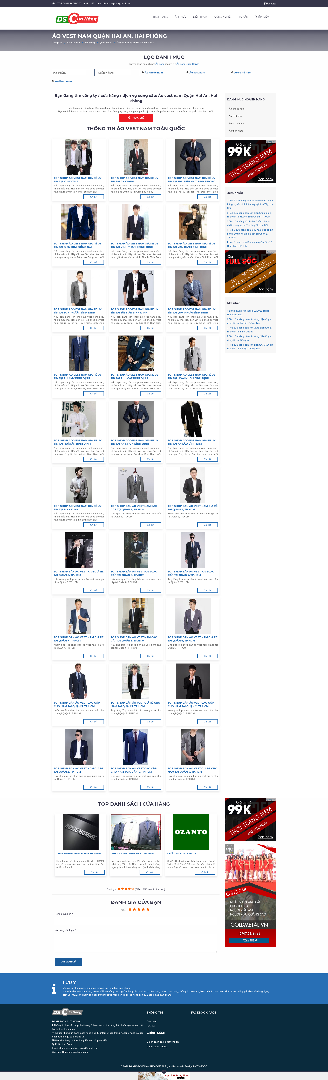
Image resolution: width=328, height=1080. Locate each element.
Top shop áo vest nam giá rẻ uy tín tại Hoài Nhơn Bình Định (191, 376)
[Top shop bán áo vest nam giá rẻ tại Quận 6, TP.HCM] (193, 616)
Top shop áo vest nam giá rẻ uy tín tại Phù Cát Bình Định (134, 376)
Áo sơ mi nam (242, 72)
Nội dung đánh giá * (65, 930)
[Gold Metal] (250, 946)
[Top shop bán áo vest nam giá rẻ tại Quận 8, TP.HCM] (79, 550)
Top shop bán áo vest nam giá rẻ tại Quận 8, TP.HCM (79, 573)
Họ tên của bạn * (64, 913)
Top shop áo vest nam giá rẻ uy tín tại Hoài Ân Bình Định (77, 442)
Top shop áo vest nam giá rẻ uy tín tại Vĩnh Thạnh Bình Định (134, 245)
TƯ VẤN (243, 16)
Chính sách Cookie (157, 1046)
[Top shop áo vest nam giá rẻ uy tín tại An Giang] (135, 157)
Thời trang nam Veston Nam (133, 853)
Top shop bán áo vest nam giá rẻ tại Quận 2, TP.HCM (79, 770)
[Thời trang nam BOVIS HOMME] (80, 832)
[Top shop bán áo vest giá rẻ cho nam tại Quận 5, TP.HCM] (135, 681)
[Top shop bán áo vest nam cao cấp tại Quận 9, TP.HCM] (135, 485)
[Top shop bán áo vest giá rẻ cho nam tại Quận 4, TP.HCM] (193, 747)
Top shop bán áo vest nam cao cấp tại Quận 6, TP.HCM (134, 638)
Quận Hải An (106, 42)
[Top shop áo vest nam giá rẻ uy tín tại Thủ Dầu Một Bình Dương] (193, 157)
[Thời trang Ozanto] (191, 832)
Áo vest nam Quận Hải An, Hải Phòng (135, 42)
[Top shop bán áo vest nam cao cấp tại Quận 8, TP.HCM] (135, 550)
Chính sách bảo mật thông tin (163, 1041)
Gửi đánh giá (68, 961)
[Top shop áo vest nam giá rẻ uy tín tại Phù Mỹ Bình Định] (79, 353)
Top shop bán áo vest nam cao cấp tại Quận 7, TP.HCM (191, 573)
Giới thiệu (152, 1021)
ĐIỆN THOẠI (200, 16)
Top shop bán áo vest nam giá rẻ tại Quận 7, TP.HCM (79, 638)
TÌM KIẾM (263, 16)
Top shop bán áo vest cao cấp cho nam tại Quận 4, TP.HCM (134, 770)
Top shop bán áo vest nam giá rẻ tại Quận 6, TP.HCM (192, 638)
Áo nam (159, 64)
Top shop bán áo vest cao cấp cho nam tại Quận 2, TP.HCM (191, 704)
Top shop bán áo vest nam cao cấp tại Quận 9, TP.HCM (134, 507)
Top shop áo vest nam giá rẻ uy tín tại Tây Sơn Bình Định (134, 310)
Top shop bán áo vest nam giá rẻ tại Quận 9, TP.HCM (192, 507)
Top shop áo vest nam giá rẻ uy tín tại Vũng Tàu (77, 179)
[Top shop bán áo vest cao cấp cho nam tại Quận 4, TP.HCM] (135, 747)
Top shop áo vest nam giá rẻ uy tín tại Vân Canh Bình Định (191, 245)
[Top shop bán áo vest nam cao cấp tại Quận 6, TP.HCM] (135, 616)
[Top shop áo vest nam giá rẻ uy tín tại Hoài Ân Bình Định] (79, 419)
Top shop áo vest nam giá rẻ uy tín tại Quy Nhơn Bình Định (191, 310)
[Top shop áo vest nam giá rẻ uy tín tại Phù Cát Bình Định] (135, 353)
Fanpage (270, 3)
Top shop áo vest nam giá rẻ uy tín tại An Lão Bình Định (191, 442)
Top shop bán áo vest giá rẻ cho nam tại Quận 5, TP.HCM (135, 704)
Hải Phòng (90, 42)
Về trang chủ (135, 118)
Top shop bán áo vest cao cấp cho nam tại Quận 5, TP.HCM (77, 704)
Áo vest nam (73, 42)
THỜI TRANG (160, 16)
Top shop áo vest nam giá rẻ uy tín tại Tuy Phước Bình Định (77, 310)
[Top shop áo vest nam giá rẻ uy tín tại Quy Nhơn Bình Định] (193, 288)
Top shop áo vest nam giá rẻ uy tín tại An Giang (134, 179)
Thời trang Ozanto (181, 853)
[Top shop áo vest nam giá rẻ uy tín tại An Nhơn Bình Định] (135, 419)
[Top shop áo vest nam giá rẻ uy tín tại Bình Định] (79, 485)
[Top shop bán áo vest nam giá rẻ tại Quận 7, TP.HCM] (79, 616)
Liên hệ (151, 1026)
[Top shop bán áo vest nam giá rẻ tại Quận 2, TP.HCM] (79, 747)
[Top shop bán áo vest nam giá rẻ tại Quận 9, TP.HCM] (193, 485)
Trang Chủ (57, 42)
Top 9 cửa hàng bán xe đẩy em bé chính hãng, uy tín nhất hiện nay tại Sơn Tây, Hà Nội (250, 204)
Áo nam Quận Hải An (187, 64)
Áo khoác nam (154, 72)
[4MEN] (250, 182)
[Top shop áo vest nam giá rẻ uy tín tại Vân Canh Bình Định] (193, 222)
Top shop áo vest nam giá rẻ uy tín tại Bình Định (77, 507)
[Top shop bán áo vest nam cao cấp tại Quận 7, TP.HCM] (193, 550)
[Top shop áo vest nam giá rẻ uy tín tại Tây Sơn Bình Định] (135, 288)
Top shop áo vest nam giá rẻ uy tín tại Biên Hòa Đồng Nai (77, 245)
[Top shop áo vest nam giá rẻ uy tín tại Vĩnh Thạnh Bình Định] (135, 222)
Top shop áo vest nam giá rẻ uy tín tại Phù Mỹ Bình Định (77, 376)
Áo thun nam (63, 81)
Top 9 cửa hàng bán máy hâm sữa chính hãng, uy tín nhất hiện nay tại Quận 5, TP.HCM (250, 233)
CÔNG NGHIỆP (223, 16)
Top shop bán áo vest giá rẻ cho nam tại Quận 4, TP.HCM (192, 770)
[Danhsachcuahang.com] (77, 18)
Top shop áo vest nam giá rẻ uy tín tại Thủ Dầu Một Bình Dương (191, 179)
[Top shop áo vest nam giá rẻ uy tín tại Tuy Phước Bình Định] (79, 288)
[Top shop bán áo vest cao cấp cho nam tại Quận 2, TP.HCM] (193, 681)
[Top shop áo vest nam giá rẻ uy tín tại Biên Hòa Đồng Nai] (79, 222)
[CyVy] (250, 292)
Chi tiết (93, 197)
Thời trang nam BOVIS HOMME (78, 853)
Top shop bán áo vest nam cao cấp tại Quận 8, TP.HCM (134, 573)
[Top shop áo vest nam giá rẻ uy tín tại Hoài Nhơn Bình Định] (193, 353)
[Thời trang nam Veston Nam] (136, 832)
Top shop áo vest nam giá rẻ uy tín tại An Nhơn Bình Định (134, 442)
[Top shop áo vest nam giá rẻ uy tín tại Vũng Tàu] (79, 157)
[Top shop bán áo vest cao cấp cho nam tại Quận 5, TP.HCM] (79, 681)
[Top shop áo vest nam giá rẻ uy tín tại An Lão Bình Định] (193, 419)
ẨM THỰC (180, 16)
